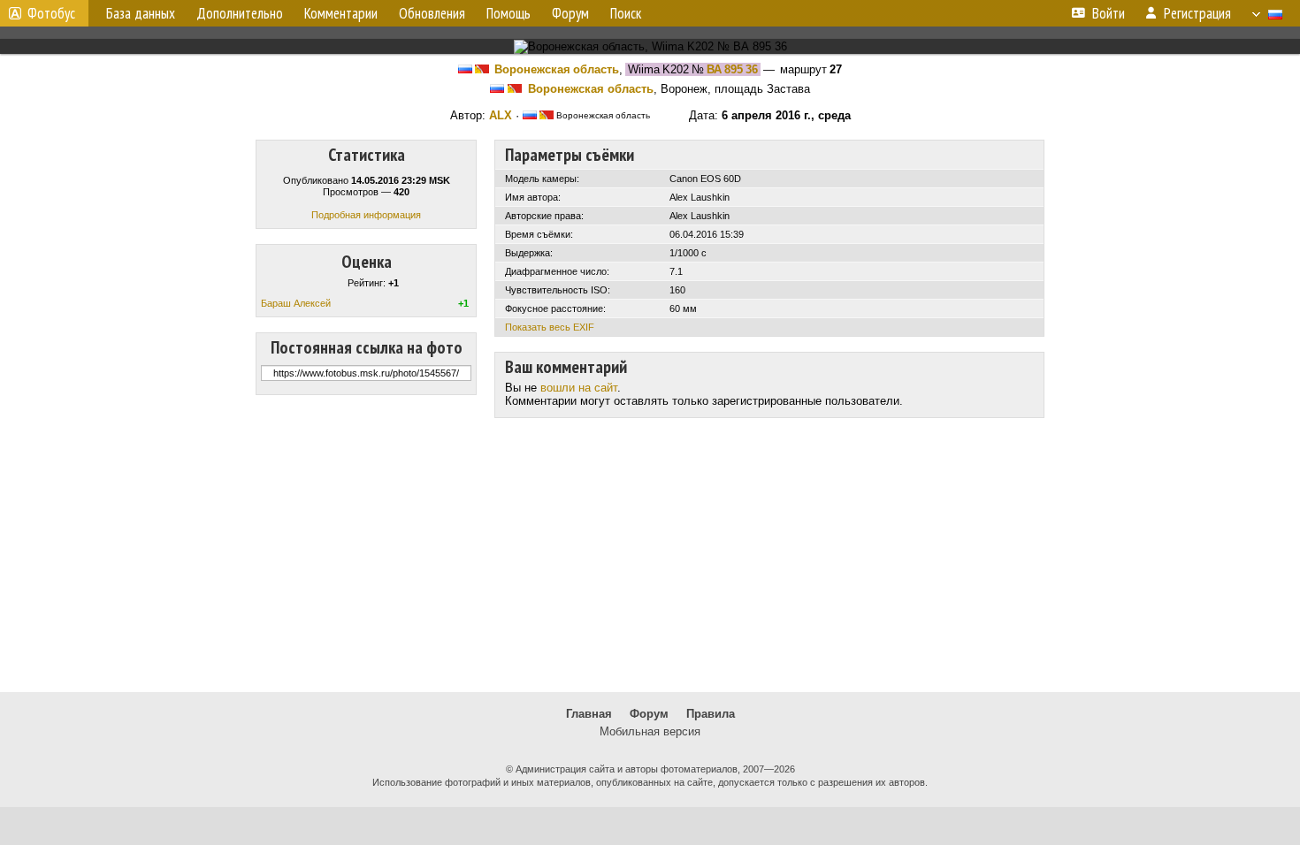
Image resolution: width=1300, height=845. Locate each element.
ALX (500, 115)
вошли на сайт (578, 387)
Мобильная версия (650, 731)
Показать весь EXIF (549, 327)
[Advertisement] (650, 555)
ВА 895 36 (732, 69)
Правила (710, 713)
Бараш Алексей (296, 303)
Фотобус (51, 13)
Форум (649, 713)
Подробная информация (366, 214)
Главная (589, 713)
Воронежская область (556, 69)
